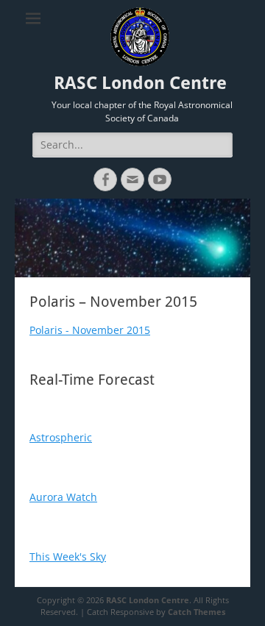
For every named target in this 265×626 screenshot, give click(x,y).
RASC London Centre (140, 83)
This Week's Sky (67, 556)
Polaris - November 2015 (89, 330)
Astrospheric (60, 437)
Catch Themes (196, 611)
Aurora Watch (63, 497)
